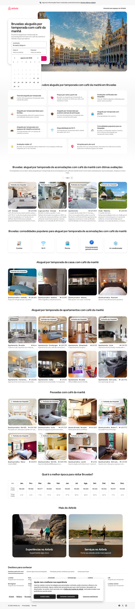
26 (26, 82)
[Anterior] (63, 177)
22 (38, 78)
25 (22, 82)
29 (38, 82)
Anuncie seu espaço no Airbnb (114, 8)
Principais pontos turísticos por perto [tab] (62, 571)
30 (14, 86)
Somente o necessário (67, 596)
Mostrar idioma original (88, 3)
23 (14, 82)
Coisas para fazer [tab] (83, 571)
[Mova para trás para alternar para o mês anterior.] (14, 58)
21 (34, 78)
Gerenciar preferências (90, 596)
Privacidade (26, 605)
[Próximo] (71, 177)
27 (30, 82)
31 (18, 86)
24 (18, 82)
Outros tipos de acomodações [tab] (37, 571)
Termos (34, 605)
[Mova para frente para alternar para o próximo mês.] (37, 58)
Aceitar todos (44, 596)
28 (34, 82)
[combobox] (29, 45)
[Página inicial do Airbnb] (13, 8)
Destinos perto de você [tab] (15, 571)
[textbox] (20, 52)
